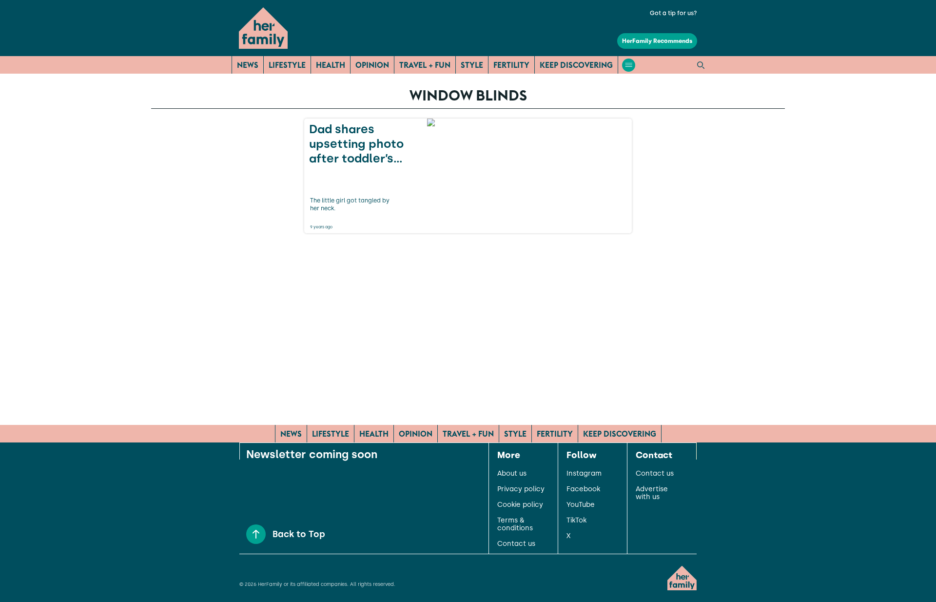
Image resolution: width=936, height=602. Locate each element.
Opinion (372, 65)
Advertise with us (652, 493)
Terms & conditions (515, 524)
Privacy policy (521, 489)
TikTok (576, 520)
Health (330, 65)
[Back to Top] (256, 534)
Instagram (584, 474)
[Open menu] (628, 65)
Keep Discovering (576, 65)
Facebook (583, 489)
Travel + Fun (424, 65)
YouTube (580, 505)
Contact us (516, 544)
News (247, 65)
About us (511, 474)
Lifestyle (287, 65)
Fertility (511, 65)
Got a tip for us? (673, 13)
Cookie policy (520, 505)
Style (472, 65)
